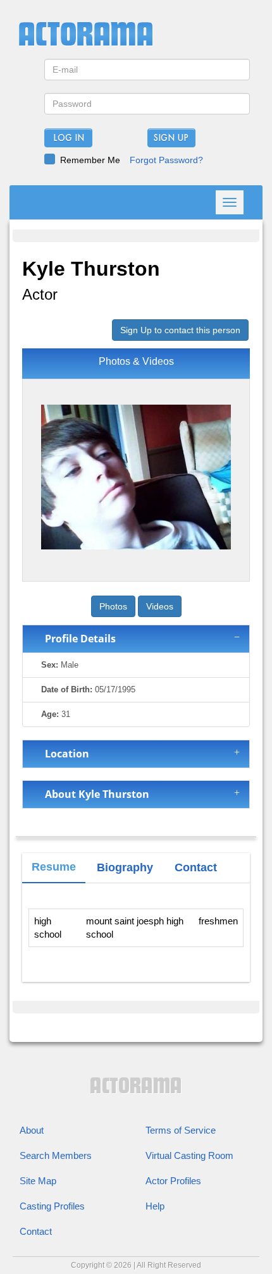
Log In (68, 138)
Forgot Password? (166, 160)
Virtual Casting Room (189, 1155)
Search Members (56, 1155)
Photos (113, 606)
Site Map (38, 1180)
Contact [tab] (196, 867)
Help (154, 1206)
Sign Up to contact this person (180, 330)
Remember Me (90, 160)
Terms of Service (180, 1130)
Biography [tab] (125, 867)
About (32, 1130)
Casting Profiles (52, 1206)
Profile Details (78, 639)
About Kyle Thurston (94, 794)
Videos (159, 606)
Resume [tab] (54, 867)
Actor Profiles (173, 1180)
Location (64, 754)
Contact (36, 1231)
